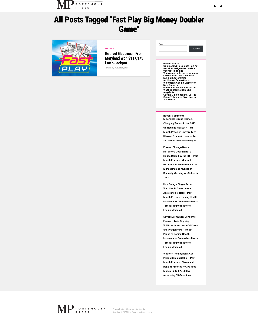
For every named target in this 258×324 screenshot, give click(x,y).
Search (162, 44)
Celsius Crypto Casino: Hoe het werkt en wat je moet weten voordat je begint (180, 68)
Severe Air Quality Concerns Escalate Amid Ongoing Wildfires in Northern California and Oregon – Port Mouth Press (180, 225)
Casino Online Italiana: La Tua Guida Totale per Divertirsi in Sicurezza (179, 97)
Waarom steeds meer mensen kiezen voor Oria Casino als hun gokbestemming (180, 75)
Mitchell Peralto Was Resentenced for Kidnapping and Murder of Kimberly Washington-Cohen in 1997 (180, 169)
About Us (130, 309)
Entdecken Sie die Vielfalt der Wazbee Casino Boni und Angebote (180, 90)
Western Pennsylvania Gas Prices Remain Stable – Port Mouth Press (179, 258)
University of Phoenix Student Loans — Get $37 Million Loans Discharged (179, 136)
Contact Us (140, 309)
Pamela (108, 68)
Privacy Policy (119, 309)
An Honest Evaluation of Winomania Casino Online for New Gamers (179, 83)
